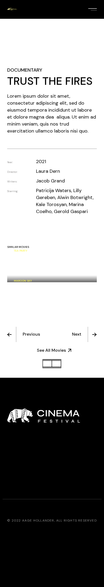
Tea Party (20, 250)
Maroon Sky (23, 281)
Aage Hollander (38, 520)
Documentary (24, 70)
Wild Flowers (24, 272)
